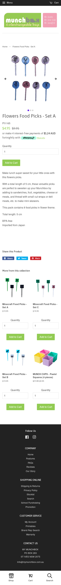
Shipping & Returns (30, 486)
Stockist (30, 494)
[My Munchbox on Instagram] (34, 437)
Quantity (7, 146)
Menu (9, 2)
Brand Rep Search (30, 530)
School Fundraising (30, 502)
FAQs (30, 462)
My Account (30, 521)
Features (30, 458)
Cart (56, 2)
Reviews (30, 466)
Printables (31, 526)
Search (30, 498)
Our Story (30, 471)
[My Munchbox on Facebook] (27, 437)
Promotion (30, 506)
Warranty (30, 534)
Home (5, 46)
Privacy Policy (30, 490)
